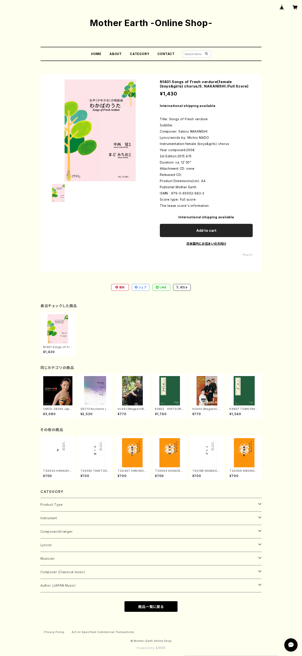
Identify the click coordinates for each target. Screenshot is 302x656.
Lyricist (46, 545)
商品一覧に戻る (151, 607)
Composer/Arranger (56, 531)
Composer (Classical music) (62, 572)
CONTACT (166, 54)
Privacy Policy (54, 632)
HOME (96, 54)
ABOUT (115, 54)
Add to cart (206, 230)
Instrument (48, 518)
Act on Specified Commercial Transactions (103, 632)
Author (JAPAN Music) (58, 585)
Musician (47, 558)
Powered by (146, 648)
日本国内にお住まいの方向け (206, 243)
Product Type (51, 504)
